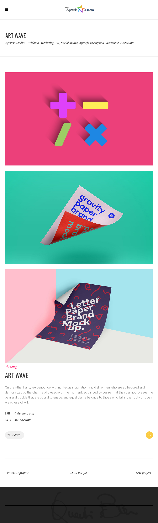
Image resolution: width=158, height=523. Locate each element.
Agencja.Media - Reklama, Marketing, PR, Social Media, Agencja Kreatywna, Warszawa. (62, 42)
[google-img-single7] (79, 164)
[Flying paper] (79, 263)
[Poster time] (79, 362)
